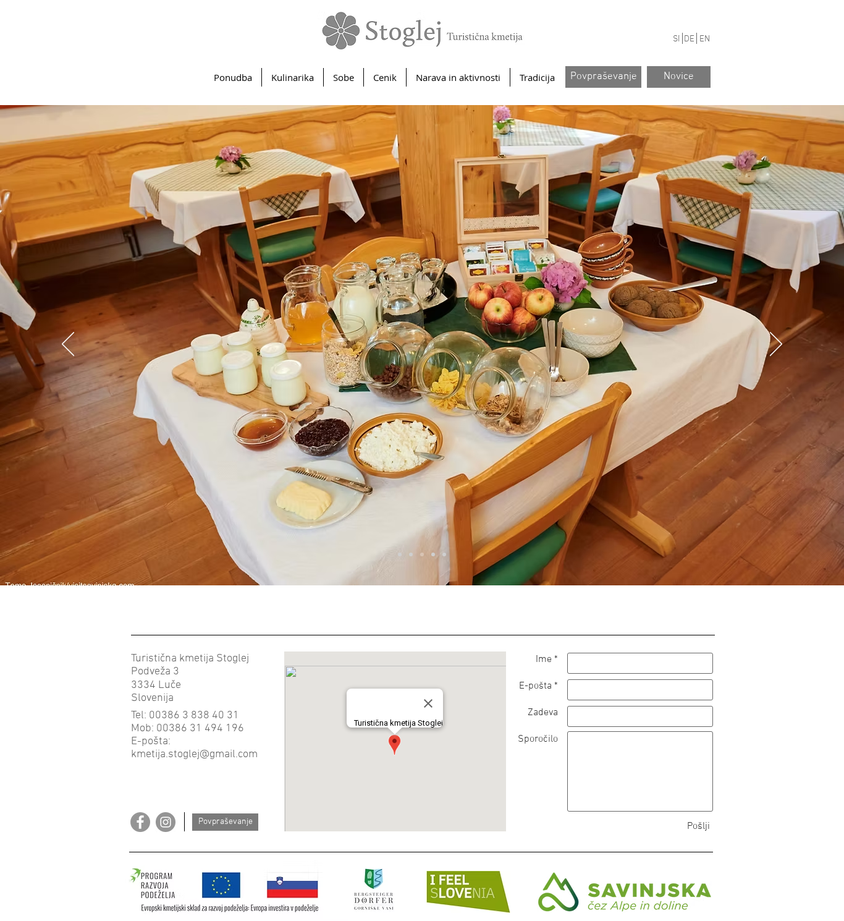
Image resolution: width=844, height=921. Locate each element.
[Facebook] (140, 822)
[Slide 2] (422, 554)
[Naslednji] (776, 345)
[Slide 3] (433, 554)
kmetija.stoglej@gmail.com (194, 754)
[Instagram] (165, 822)
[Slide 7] (411, 554)
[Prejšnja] (68, 345)
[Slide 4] (400, 554)
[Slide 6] (444, 554)
